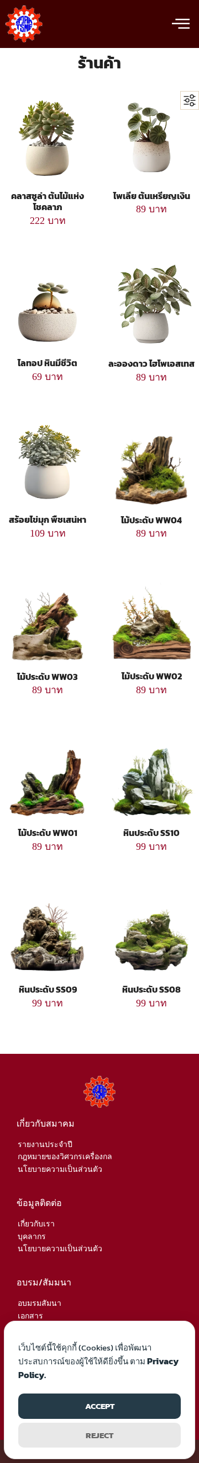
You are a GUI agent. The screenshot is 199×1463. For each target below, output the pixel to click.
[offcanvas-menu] (180, 24)
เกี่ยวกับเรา (36, 1224)
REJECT (99, 1435)
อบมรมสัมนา (39, 1303)
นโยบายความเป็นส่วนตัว (60, 1169)
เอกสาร (30, 1316)
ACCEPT (99, 1406)
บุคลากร (32, 1236)
